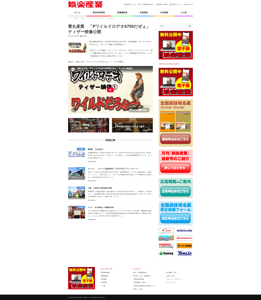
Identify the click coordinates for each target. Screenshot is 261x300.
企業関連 (84, 36)
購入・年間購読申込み (145, 4)
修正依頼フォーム (176, 4)
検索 (189, 26)
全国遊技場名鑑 (138, 279)
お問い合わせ (188, 4)
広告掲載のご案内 (161, 4)
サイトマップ (170, 282)
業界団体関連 (105, 272)
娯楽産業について (130, 4)
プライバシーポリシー (173, 279)
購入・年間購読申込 (140, 272)
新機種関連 (104, 276)
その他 (103, 286)
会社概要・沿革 (171, 272)
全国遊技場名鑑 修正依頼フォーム (144, 286)
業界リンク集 (137, 289)
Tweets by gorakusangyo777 (169, 64)
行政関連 (104, 282)
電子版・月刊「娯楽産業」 (142, 276)
